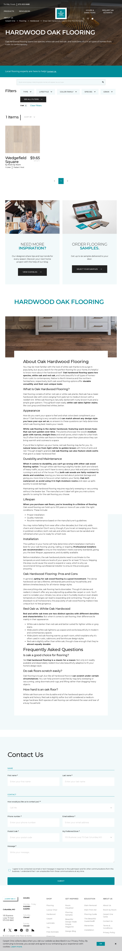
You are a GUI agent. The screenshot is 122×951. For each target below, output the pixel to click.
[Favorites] (88, 18)
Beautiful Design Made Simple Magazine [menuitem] (71, 923)
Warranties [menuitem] (89, 926)
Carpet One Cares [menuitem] (108, 915)
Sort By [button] (28, 117)
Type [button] (25, 92)
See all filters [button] (31, 99)
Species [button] (88, 92)
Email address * (68, 816)
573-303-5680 (24, 4)
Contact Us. (51, 71)
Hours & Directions (89, 11)
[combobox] (59, 82)
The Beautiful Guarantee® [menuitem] (90, 920)
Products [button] (9, 11)
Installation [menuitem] (89, 930)
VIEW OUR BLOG (30, 272)
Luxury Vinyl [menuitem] (51, 910)
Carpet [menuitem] (49, 919)
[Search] (103, 82)
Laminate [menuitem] (50, 923)
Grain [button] (106, 92)
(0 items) (92, 19)
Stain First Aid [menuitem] (90, 910)
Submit (61, 881)
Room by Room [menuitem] (109, 910)
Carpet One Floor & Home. (20, 936)
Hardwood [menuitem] (50, 914)
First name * (13, 775)
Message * (12, 846)
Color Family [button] (66, 92)
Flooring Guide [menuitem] (90, 914)
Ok (100, 944)
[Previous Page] (54, 181)
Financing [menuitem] (50, 936)
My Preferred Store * (70, 831)
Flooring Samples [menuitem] (69, 913)
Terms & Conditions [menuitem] (107, 927)
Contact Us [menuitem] (108, 921)
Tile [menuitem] (48, 927)
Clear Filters (36, 105)
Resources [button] (24, 11)
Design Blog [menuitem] (70, 931)
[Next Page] (67, 181)
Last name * (67, 775)
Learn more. (16, 947)
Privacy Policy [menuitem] (109, 932)
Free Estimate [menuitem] (52, 932)
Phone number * (14, 816)
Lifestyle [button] (44, 92)
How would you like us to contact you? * (24, 802)
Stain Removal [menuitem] (90, 905)
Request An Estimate (108, 11)
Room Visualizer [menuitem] (69, 906)
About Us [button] (8, 18)
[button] (83, 18)
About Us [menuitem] (107, 905)
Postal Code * (13, 831)
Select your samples (87, 269)
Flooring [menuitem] (50, 905)
